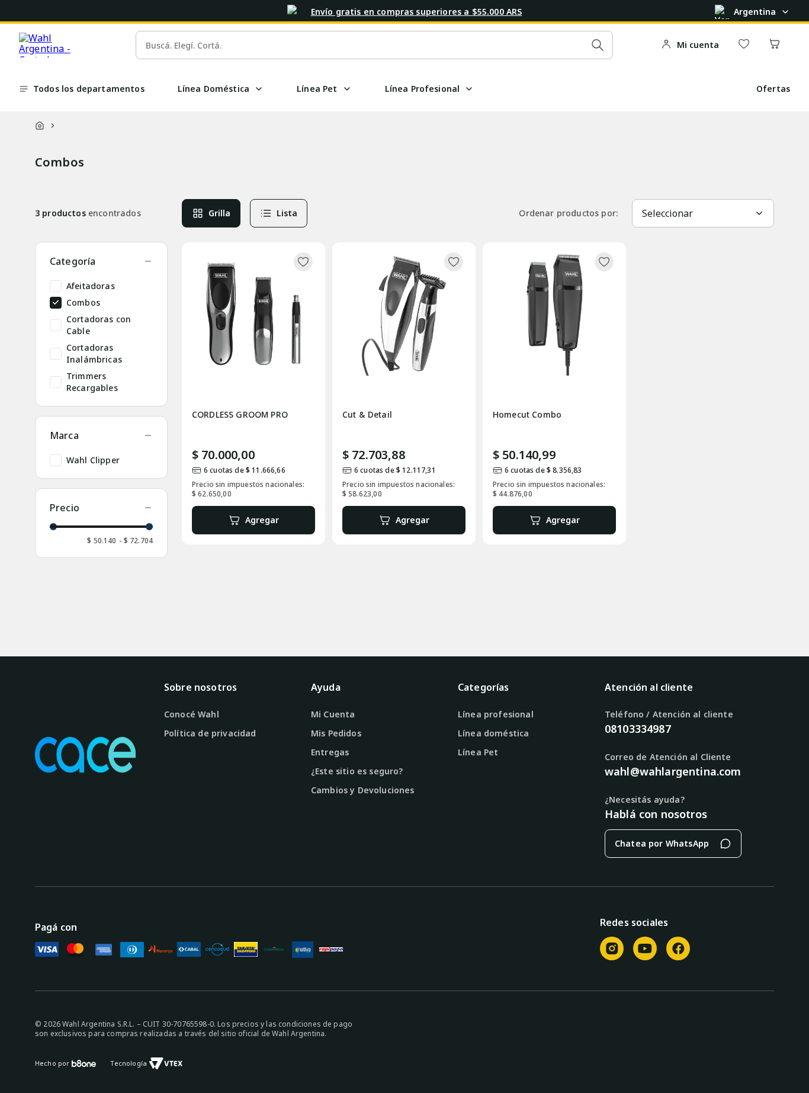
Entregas (330, 752)
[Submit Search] (597, 45)
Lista (287, 213)
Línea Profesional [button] (422, 88)
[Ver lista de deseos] (743, 44)
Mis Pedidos (336, 733)
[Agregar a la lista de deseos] (303, 261)
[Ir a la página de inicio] (58, 45)
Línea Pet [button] (317, 88)
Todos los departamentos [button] (89, 88)
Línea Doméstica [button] (213, 88)
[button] (259, 89)
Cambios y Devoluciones (363, 790)
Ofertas (773, 88)
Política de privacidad (210, 733)
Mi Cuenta (333, 714)
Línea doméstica (493, 733)
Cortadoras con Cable (98, 324)
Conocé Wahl (191, 714)
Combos (83, 302)
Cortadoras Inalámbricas (94, 353)
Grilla (219, 213)
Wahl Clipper (93, 460)
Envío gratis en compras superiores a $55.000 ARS (416, 11)
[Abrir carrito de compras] (774, 44)
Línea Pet (478, 752)
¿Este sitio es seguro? (357, 771)
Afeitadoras (90, 285)
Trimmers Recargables (92, 381)
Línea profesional (496, 714)
